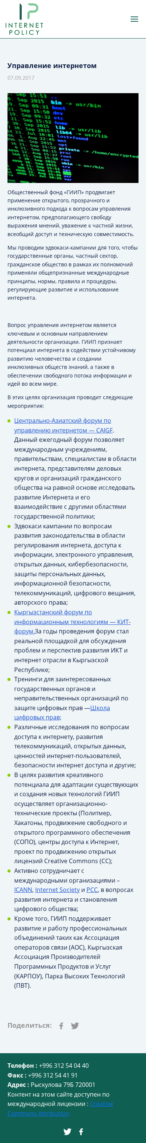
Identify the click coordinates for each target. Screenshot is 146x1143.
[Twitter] (75, 1025)
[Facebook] (61, 1025)
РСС (92, 890)
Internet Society (57, 890)
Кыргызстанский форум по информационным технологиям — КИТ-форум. (72, 621)
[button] (134, 19)
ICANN (23, 890)
